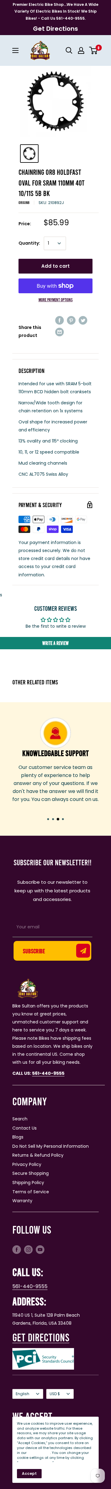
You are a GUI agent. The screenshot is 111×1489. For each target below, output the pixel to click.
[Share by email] (59, 332)
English (22, 1393)
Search (19, 1119)
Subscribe (34, 951)
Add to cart (55, 266)
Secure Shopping (30, 1173)
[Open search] (69, 50)
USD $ (55, 1393)
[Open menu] (15, 50)
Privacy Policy (26, 1164)
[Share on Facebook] (59, 320)
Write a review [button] (55, 643)
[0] (93, 50)
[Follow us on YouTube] (40, 1249)
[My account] (81, 50)
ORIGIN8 (24, 202)
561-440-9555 (29, 1286)
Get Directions (55, 28)
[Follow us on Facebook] (16, 1249)
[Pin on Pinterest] (71, 320)
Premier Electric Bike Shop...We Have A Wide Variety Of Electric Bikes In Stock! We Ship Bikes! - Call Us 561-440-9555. (55, 11)
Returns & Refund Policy (38, 1155)
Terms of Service (30, 1192)
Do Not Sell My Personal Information (50, 1146)
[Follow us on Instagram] (28, 1249)
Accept (29, 1473)
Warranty (22, 1201)
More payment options (56, 299)
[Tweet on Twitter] (83, 320)
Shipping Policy (28, 1182)
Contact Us (24, 1128)
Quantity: (29, 243)
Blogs (17, 1137)
